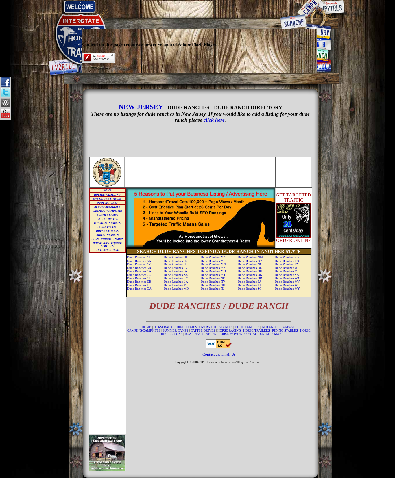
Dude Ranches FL (139, 285)
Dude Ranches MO (213, 271)
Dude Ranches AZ (139, 264)
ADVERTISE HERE (107, 250)
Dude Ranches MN (213, 264)
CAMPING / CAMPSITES (107, 210)
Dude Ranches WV (287, 281)
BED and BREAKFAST (107, 206)
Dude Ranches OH (250, 271)
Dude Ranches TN (287, 261)
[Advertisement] (199, 9)
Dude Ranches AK (139, 261)
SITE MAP (273, 334)
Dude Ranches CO (139, 274)
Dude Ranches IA (175, 271)
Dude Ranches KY (176, 278)
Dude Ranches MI (213, 261)
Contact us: (211, 354)
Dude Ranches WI (287, 285)
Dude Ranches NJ (212, 288)
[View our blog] (5, 105)
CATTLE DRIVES (107, 218)
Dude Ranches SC (249, 288)
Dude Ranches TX (287, 264)
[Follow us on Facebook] (5, 85)
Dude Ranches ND (250, 267)
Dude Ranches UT (287, 267)
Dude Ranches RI (249, 285)
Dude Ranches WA (287, 278)
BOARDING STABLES (107, 223)
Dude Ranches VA (287, 274)
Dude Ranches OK (250, 274)
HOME (107, 190)
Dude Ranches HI (175, 257)
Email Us (228, 354)
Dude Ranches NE (213, 278)
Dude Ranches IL (175, 264)
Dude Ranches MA (213, 257)
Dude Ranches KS (176, 274)
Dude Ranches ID (175, 261)
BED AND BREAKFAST (278, 327)
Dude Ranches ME (176, 285)
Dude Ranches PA (249, 281)
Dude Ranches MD (176, 288)
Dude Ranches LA (176, 281)
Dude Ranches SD (287, 257)
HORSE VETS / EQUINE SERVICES (107, 245)
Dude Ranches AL (139, 257)
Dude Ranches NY (250, 261)
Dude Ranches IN (175, 267)
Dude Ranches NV (213, 281)
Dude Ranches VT (287, 271)
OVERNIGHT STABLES (107, 198)
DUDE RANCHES (107, 202)
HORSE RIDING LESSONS (107, 239)
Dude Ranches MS (213, 267)
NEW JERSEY (142, 107)
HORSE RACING (107, 227)
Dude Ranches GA (139, 288)
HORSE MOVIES (230, 334)
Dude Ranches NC (250, 264)
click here (214, 120)
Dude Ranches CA (139, 271)
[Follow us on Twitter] (5, 95)
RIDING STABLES (107, 235)
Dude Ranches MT (213, 274)
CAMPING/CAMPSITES (144, 330)
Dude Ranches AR (139, 267)
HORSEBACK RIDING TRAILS (176, 327)
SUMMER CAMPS (107, 214)
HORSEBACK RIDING (107, 194)
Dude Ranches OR (250, 278)
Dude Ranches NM (250, 257)
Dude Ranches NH (213, 285)
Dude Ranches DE (139, 281)
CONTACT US (254, 334)
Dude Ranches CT (139, 278)
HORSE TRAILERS (107, 231)
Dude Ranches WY (287, 288)
